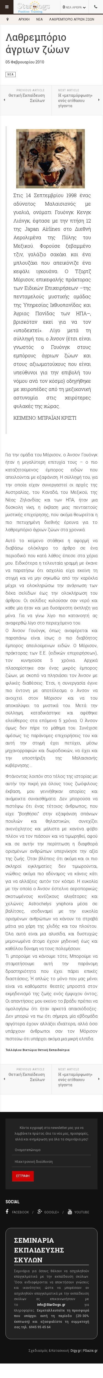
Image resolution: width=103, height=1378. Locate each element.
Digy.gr (76, 1351)
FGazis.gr (90, 1351)
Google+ (51, 1212)
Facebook (20, 1212)
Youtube (81, 1212)
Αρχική (24, 19)
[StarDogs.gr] (33, 7)
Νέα (39, 19)
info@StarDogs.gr (51, 1305)
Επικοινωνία (96, 7)
